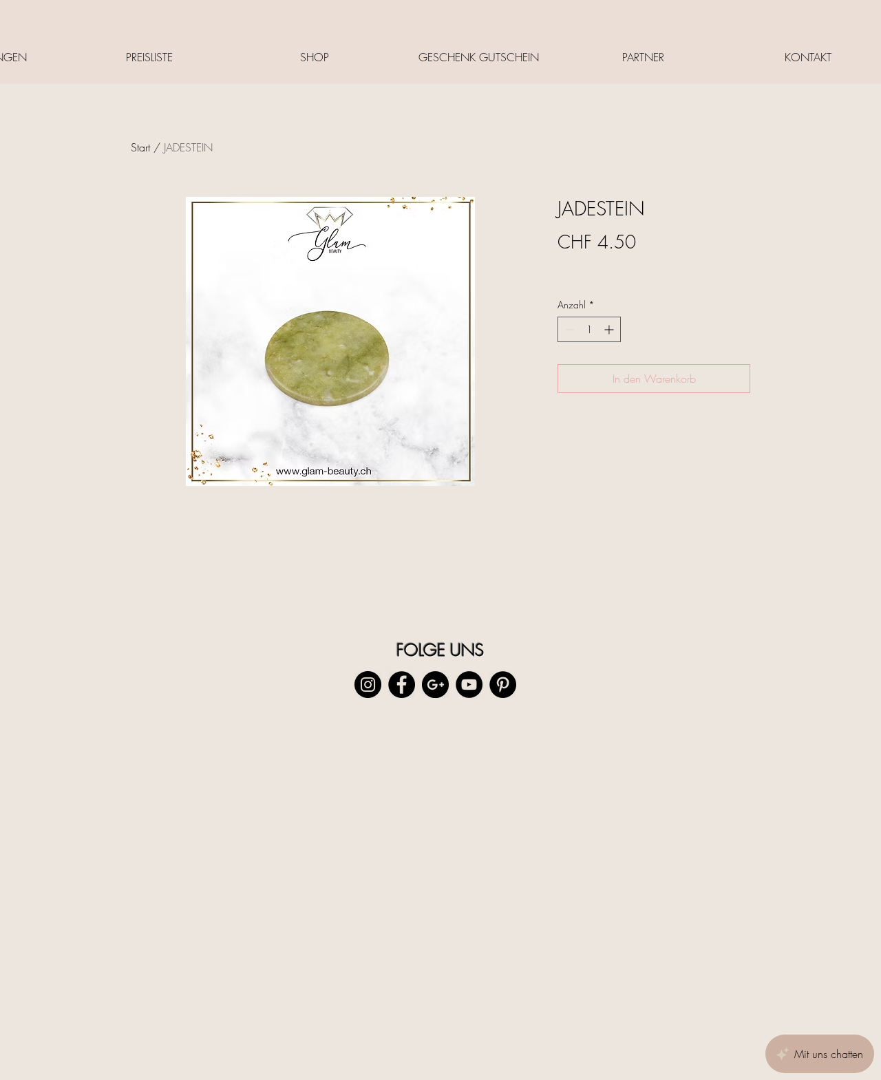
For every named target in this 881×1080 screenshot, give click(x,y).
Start (140, 147)
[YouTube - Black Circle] (469, 684)
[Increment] (610, 329)
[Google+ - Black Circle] (435, 684)
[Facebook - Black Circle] (401, 684)
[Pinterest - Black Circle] (502, 684)
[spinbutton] (589, 329)
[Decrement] (568, 329)
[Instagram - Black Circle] (367, 684)
